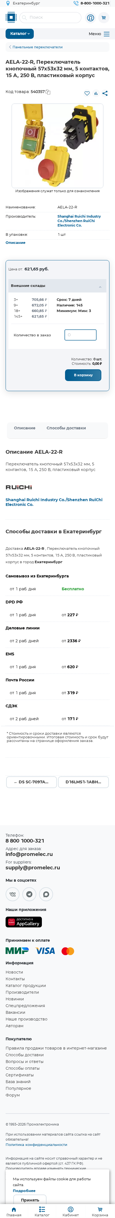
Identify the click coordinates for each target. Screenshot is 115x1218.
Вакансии (15, 1013)
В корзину (83, 375)
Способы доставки (66, 428)
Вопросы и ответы (25, 1062)
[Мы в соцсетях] (13, 894)
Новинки (15, 999)
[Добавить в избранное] (87, 93)
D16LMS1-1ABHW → (86, 782)
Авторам (14, 1026)
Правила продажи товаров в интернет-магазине (56, 1048)
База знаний (18, 1082)
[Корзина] (103, 17)
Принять (30, 1200)
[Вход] (90, 17)
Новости (14, 972)
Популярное (18, 1089)
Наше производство (26, 1019)
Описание (15, 243)
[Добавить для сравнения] (96, 93)
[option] (57, 146)
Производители (22, 993)
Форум (13, 1095)
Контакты (15, 979)
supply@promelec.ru (33, 867)
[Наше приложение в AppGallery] (24, 923)
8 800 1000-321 (25, 841)
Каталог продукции (26, 986)
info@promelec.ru (29, 854)
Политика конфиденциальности (36, 1144)
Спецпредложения (25, 1006)
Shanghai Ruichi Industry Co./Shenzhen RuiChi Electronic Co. (79, 221)
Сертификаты (20, 1075)
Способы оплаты (23, 1068)
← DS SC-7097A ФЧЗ (34, 782)
